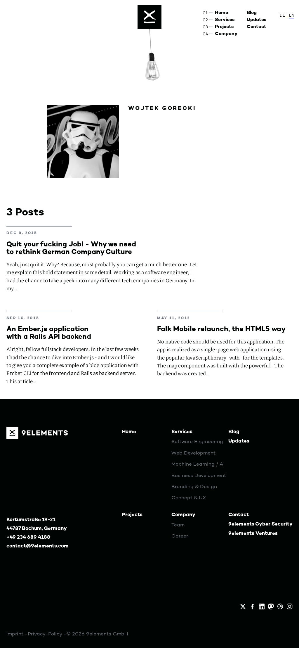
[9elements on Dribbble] (280, 606)
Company (226, 34)
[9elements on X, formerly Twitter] (243, 606)
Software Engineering (197, 441)
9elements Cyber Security (260, 524)
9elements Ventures (253, 533)
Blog (252, 13)
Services (224, 20)
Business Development (198, 475)
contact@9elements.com (37, 546)
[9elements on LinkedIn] (262, 606)
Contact (256, 27)
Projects (224, 27)
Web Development (193, 453)
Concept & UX (188, 497)
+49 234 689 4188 (28, 537)
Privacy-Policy (45, 634)
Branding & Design (194, 486)
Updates (256, 20)
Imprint (15, 634)
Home (221, 13)
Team (178, 525)
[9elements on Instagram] (290, 606)
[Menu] (149, 17)
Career (179, 536)
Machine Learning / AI (198, 464)
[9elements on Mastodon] (271, 606)
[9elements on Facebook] (252, 606)
